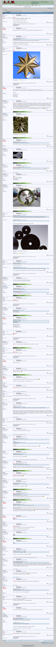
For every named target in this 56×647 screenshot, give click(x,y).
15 (15, 13)
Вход (32, 2)
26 (26, 13)
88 (37, 13)
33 (33, 13)
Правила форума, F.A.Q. (16, 629)
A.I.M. (4, 9)
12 (12, 13)
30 (30, 13)
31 (31, 13)
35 (35, 13)
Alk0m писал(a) (25, 438)
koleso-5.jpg (23, 253)
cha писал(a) (24, 38)
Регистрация (36, 2)
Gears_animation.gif (24, 159)
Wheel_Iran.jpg (23, 134)
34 (34, 13)
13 (13, 13)
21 (21, 13)
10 (10, 13)
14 (14, 13)
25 (25, 13)
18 (18, 13)
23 (23, 13)
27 (27, 13)
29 (29, 13)
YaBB (23, 646)
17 (17, 13)
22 (22, 13)
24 (24, 13)
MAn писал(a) (22, 406)
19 (19, 13)
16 (16, 13)
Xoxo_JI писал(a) (22, 483)
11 (11, 13)
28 (28, 13)
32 (32, 13)
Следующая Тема (51, 643)
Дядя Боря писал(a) (27, 167)
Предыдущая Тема (45, 643)
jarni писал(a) (22, 504)
